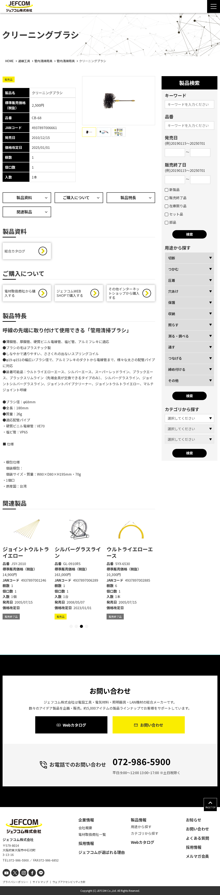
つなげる (175, 358)
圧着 (171, 280)
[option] (27, 567)
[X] (15, 873)
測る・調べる (178, 336)
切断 (171, 257)
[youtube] (6, 873)
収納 (171, 313)
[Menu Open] (213, 6)
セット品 (176, 214)
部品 (172, 222)
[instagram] (23, 873)
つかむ (173, 269)
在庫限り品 (177, 206)
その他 (173, 380)
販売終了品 (177, 198)
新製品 (174, 189)
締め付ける (176, 369)
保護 (171, 302)
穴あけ (173, 291)
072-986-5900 (142, 761)
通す (171, 347)
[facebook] (32, 873)
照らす (173, 324)
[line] (40, 873)
